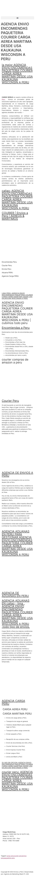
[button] (17, 17)
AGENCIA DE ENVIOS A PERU (17, 474)
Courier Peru (10, 400)
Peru (3, 99)
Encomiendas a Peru (16, 327)
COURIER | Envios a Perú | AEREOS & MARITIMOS (15, 215)
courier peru (18, 856)
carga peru (10, 856)
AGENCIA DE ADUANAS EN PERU (15, 594)
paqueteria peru (9, 858)
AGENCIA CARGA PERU (13, 702)
